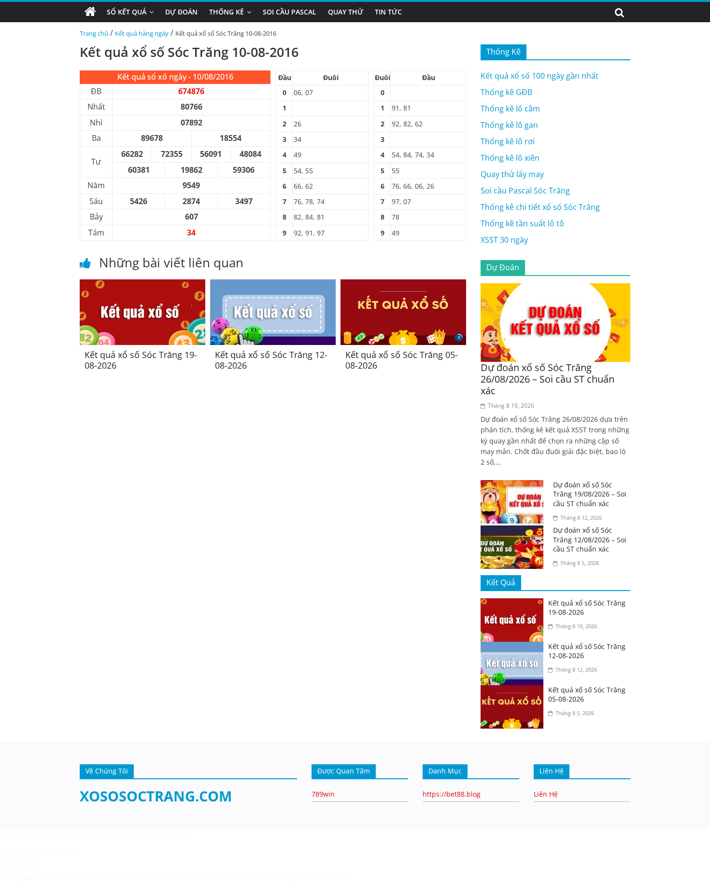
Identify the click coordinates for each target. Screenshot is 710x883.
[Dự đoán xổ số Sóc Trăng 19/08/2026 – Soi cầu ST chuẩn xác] (514, 486)
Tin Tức (388, 11)
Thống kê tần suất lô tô (522, 223)
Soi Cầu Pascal (289, 11)
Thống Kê (226, 11)
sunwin (72, 876)
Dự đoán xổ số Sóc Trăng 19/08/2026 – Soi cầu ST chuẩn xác (589, 494)
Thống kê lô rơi (508, 141)
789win (323, 794)
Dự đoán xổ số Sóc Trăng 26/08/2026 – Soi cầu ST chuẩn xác (547, 379)
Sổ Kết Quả (126, 11)
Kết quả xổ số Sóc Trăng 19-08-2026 (141, 360)
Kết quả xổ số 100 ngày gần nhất (539, 75)
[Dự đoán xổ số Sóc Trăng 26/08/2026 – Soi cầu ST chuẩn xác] (555, 289)
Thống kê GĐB (506, 92)
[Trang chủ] (90, 12)
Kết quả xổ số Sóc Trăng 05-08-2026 (401, 360)
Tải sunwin (19, 864)
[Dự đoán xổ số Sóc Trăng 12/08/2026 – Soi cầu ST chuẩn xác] (514, 531)
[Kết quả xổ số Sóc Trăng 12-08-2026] (273, 285)
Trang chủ (94, 33)
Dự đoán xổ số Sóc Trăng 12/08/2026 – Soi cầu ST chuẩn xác (589, 539)
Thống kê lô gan (509, 125)
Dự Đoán (181, 11)
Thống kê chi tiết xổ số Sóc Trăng (540, 207)
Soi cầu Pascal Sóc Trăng (525, 190)
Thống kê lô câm (510, 108)
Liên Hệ (546, 794)
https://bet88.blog (452, 794)
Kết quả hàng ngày (142, 33)
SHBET (59, 834)
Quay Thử (345, 11)
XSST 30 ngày (504, 240)
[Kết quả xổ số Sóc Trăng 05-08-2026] (403, 285)
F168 (69, 853)
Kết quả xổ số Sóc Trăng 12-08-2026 (271, 360)
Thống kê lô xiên (510, 157)
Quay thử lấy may (512, 174)
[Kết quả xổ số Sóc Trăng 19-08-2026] (142, 285)
